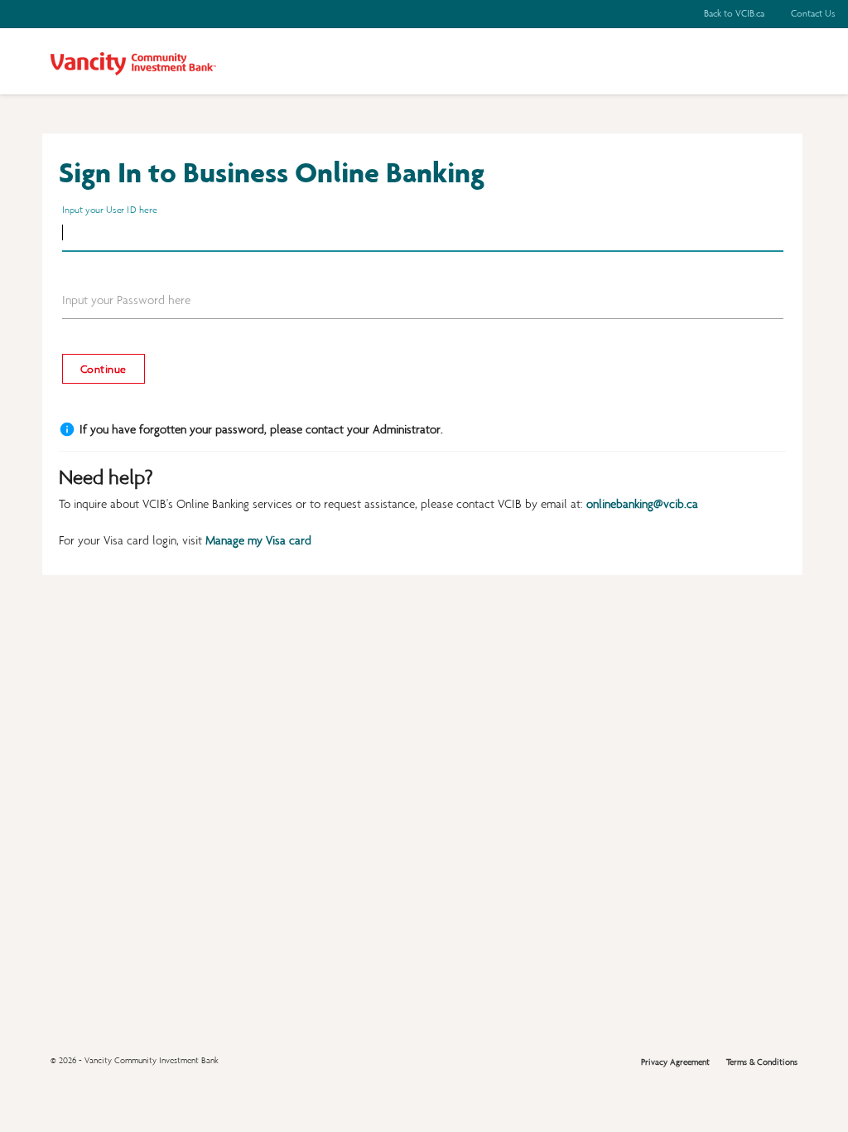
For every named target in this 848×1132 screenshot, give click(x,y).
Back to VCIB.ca (734, 13)
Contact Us (813, 13)
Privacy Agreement (675, 1062)
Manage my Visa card (258, 540)
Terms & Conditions (761, 1062)
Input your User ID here (109, 209)
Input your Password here (126, 300)
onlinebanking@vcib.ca (642, 503)
